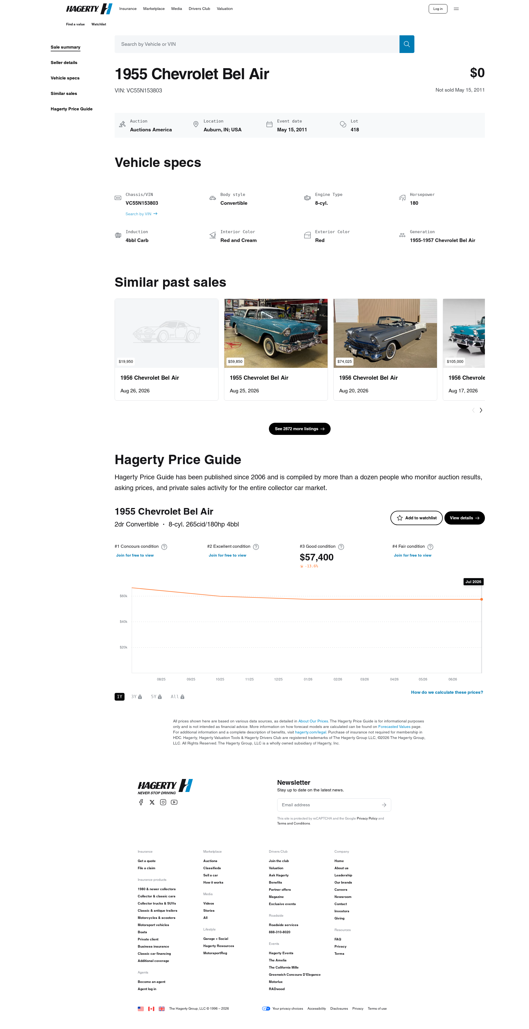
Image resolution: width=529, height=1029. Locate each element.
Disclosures (339, 1008)
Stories (209, 910)
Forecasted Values (394, 726)
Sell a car (210, 875)
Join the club (279, 861)
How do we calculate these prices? (447, 692)
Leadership (343, 875)
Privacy (340, 946)
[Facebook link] (141, 802)
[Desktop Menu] (456, 9)
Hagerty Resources (218, 946)
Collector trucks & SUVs (157, 903)
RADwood (277, 989)
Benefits (275, 882)
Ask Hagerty (279, 875)
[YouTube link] (174, 802)
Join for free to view (135, 555)
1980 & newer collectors (157, 889)
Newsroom (343, 896)
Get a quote (147, 861)
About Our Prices (313, 721)
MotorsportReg (215, 953)
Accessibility (316, 1008)
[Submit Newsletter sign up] (384, 805)
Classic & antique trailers (157, 910)
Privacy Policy (367, 818)
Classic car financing (154, 953)
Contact (340, 904)
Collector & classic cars (157, 896)
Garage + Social (215, 938)
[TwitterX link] (152, 802)
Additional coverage (153, 960)
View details (461, 517)
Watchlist (98, 24)
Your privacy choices (287, 1008)
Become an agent (151, 981)
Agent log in (147, 989)
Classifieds (212, 868)
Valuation (276, 868)
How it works (213, 882)
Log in (438, 8)
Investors (341, 911)
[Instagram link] (163, 802)
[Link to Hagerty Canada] (151, 1008)
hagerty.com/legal (310, 732)
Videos (208, 903)
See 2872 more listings (296, 428)
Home (339, 861)
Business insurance (153, 946)
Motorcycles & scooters (157, 917)
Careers (340, 889)
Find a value (75, 24)
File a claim (146, 868)
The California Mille (284, 967)
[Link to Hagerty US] (141, 1008)
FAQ (337, 939)
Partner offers (280, 889)
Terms (339, 953)
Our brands (343, 882)
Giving (339, 918)
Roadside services (283, 925)
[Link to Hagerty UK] (162, 1008)
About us (341, 868)
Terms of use (377, 1008)
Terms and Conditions (293, 823)
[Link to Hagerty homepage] (165, 786)
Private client (148, 939)
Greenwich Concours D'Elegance (295, 974)
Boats (142, 932)
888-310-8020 (279, 932)
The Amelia (278, 960)
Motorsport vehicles (153, 925)
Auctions (210, 861)
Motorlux (276, 981)
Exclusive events (282, 904)
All (205, 917)
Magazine (276, 896)
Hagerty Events (281, 953)
